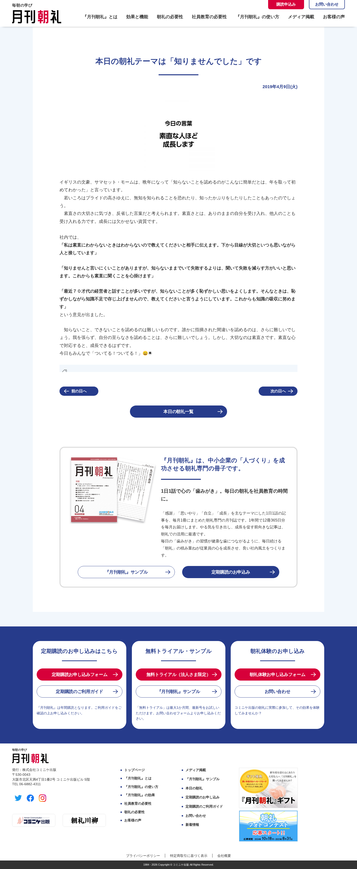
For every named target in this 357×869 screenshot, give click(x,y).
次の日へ (278, 391)
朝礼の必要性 (170, 17)
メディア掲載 (301, 17)
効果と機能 (137, 17)
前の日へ (79, 391)
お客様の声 (334, 17)
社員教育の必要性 (209, 17)
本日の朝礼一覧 (178, 411)
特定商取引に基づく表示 (188, 856)
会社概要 (224, 856)
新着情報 (192, 825)
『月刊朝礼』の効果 (139, 795)
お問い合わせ (327, 4)
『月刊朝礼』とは (100, 17)
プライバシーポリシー (143, 856)
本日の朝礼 (194, 788)
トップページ (134, 770)
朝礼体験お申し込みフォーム (277, 674)
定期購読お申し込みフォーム (79, 674)
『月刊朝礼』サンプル (126, 572)
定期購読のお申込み (231, 572)
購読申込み (286, 4)
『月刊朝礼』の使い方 (257, 17)
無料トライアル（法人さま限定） (178, 674)
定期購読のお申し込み (203, 797)
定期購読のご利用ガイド (79, 691)
